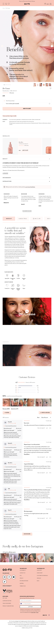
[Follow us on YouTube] (13, 577)
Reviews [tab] (6, 409)
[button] (27, 385)
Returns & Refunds (24, 580)
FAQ (20, 575)
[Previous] (2, 46)
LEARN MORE (5, 173)
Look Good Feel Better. (30, 186)
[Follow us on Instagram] (4, 577)
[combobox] (22, 603)
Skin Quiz (39, 578)
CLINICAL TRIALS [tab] (23, 218)
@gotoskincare (9, 552)
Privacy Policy (33, 612)
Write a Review (46, 413)
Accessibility (23, 570)
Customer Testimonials (42, 575)
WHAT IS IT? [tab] (9, 218)
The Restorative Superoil (23, 143)
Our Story (39, 570)
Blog (38, 580)
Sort (38, 417)
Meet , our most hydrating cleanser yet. (27, 1)
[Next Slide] (50, 402)
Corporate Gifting (7, 600)
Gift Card (5, 598)
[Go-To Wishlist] (9, 4)
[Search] (6, 4)
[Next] (52, 46)
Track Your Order (7, 603)
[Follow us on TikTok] (4, 581)
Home (4, 8)
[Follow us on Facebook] (9, 577)
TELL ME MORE (6, 340)
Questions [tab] (14, 409)
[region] (27, 402)
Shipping (22, 583)
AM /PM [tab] (37, 218)
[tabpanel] (27, 259)
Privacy (21, 578)
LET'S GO (30, 606)
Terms (37, 612)
